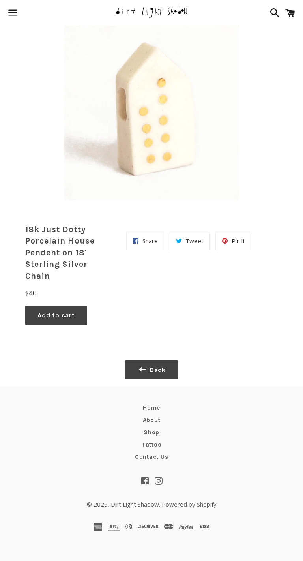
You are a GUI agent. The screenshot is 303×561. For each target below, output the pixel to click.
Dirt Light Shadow (135, 504)
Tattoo (152, 444)
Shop (151, 432)
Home (151, 407)
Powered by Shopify (189, 504)
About (152, 420)
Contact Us (151, 456)
